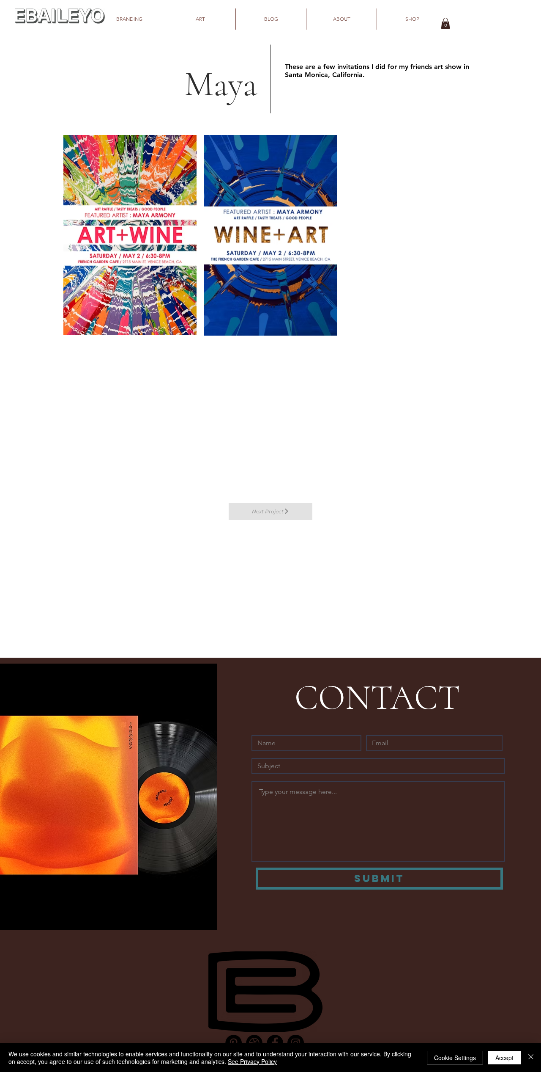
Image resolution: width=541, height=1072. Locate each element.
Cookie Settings (455, 1057)
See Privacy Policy (252, 1061)
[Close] (531, 1057)
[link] (445, 23)
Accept (504, 1057)
